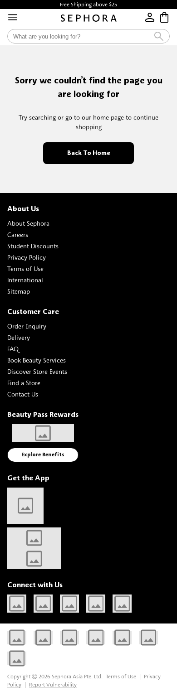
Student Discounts (33, 246)
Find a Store (23, 383)
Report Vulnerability (53, 684)
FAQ (13, 349)
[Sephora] (89, 18)
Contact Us (22, 394)
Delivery (18, 337)
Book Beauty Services (36, 360)
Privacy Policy (26, 257)
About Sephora (28, 223)
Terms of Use (25, 268)
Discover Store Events (37, 371)
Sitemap (18, 291)
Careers (17, 234)
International (25, 280)
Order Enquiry (26, 326)
